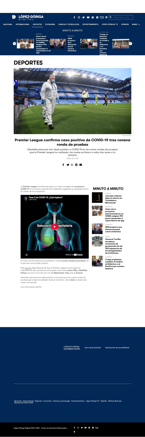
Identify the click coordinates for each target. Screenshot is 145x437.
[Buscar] (142, 24)
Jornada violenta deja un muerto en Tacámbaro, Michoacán (113, 199)
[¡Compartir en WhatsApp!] (72, 164)
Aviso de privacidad (93, 348)
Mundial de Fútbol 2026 (23, 403)
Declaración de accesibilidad (117, 348)
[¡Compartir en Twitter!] (68, 164)
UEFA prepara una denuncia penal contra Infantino (72, 45)
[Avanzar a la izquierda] (14, 43)
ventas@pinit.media (72, 349)
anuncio (28, 268)
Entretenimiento (90, 24)
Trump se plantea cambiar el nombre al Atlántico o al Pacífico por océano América (104, 44)
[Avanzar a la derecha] (139, 24)
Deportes (37, 24)
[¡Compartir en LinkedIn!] (76, 164)
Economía (50, 24)
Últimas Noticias (115, 401)
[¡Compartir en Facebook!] (63, 164)
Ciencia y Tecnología (68, 24)
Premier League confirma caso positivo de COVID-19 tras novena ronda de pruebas (72, 142)
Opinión (125, 24)
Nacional (7, 24)
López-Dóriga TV (110, 24)
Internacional (23, 24)
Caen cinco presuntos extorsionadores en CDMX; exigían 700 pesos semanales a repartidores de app (43, 44)
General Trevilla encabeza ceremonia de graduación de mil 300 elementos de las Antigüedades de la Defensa (113, 246)
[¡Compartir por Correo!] (80, 164)
